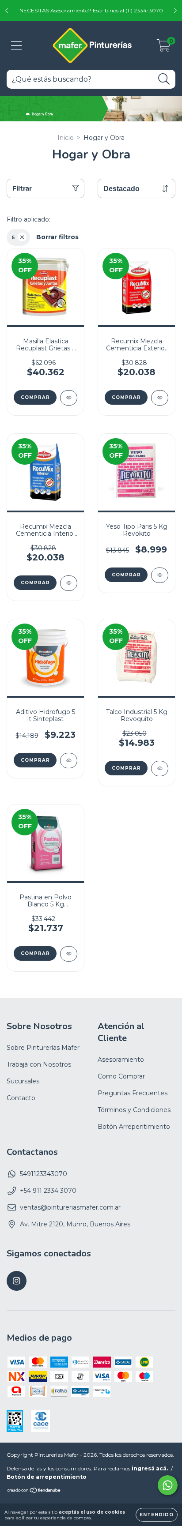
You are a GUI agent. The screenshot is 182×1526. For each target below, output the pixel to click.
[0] (163, 48)
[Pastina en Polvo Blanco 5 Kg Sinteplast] (68, 954)
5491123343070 (43, 1174)
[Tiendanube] (34, 1491)
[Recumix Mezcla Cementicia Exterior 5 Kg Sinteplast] (159, 398)
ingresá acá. (150, 1468)
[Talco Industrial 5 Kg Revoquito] (159, 768)
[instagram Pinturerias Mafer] (17, 1281)
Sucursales (23, 1081)
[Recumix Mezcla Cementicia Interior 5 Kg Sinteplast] (68, 583)
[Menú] (17, 46)
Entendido (157, 1515)
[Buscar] (164, 79)
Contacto (21, 1098)
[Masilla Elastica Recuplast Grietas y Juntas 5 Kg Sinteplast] (68, 398)
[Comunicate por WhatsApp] (168, 1485)
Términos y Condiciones (134, 1110)
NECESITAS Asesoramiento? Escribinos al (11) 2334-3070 (91, 10)
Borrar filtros (57, 237)
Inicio (65, 138)
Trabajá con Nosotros (39, 1064)
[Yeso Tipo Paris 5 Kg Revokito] (159, 575)
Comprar (35, 397)
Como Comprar (121, 1076)
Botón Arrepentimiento (134, 1127)
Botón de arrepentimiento (47, 1476)
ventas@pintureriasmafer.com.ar (70, 1207)
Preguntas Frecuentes (132, 1093)
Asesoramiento (121, 1060)
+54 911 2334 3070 (48, 1191)
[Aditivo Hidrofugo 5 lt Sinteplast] (68, 760)
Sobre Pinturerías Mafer (43, 1048)
